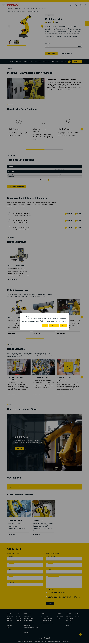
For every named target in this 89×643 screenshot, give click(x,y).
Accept (63, 325)
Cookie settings (54, 325)
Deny (45, 325)
